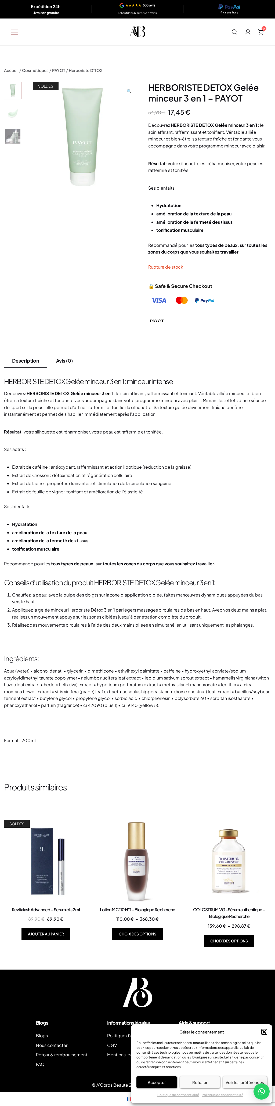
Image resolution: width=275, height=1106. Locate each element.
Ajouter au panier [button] (46, 933)
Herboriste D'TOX (86, 70)
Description (25, 360)
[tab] (25, 361)
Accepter (157, 1082)
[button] (264, 1032)
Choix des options (137, 933)
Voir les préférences (245, 1082)
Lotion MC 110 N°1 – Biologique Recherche (137, 909)
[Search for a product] (234, 31)
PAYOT (58, 70)
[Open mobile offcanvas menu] (14, 32)
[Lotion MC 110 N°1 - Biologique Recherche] (137, 861)
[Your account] (248, 31)
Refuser (199, 1082)
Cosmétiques (35, 70)
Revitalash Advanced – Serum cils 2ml (46, 909)
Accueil (11, 70)
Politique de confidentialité (178, 1095)
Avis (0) (64, 360)
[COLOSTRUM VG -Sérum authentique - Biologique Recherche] (229, 861)
